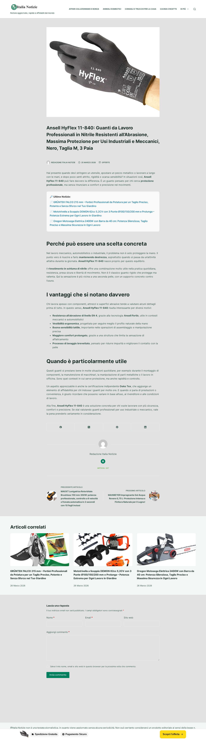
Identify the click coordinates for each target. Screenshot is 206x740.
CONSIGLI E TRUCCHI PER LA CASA (140, 9)
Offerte (106, 162)
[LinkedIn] (145, 427)
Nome (50, 617)
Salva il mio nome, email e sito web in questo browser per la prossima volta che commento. (93, 666)
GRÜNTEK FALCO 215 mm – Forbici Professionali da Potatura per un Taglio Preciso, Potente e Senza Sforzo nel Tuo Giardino (38, 575)
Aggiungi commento (58, 632)
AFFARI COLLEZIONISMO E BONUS (84, 9)
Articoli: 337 (103, 468)
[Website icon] (103, 461)
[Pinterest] (117, 427)
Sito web (128, 617)
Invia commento (57, 674)
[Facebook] (61, 427)
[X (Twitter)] (89, 427)
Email (89, 617)
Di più (183, 9)
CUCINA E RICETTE (168, 9)
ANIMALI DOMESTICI (112, 9)
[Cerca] (194, 9)
